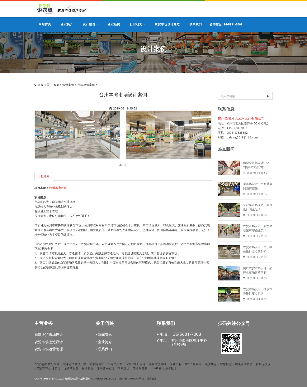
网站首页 (45, 24)
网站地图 (151, 378)
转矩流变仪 (263, 364)
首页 (56, 85)
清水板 (169, 368)
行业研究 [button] (136, 24)
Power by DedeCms (103, 378)
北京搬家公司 (105, 368)
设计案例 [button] (89, 24)
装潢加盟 (211, 364)
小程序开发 (115, 364)
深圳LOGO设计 (135, 364)
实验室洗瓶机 (157, 364)
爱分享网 (54, 364)
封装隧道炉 (97, 364)
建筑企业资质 (243, 364)
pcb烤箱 (156, 368)
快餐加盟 (175, 364)
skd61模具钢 (193, 364)
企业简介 (104, 341)
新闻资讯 (104, 334)
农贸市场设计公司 (48, 368)
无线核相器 (71, 368)
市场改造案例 (86, 85)
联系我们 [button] (195, 24)
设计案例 (68, 85)
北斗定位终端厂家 (74, 364)
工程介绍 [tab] (43, 176)
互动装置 (87, 368)
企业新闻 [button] (114, 24)
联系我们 (104, 349)
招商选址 (123, 368)
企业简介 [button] (67, 24)
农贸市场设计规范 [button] (167, 24)
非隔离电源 (140, 368)
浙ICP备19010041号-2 (131, 378)
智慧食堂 (226, 364)
